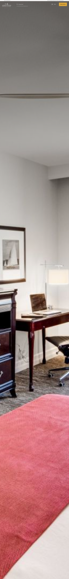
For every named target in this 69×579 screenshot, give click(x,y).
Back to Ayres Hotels (7, 0)
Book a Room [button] (63, 4)
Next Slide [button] (66, 575)
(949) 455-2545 (61, 0)
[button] (53, 4)
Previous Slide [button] (2, 575)
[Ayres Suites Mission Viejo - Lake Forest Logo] (6, 5)
